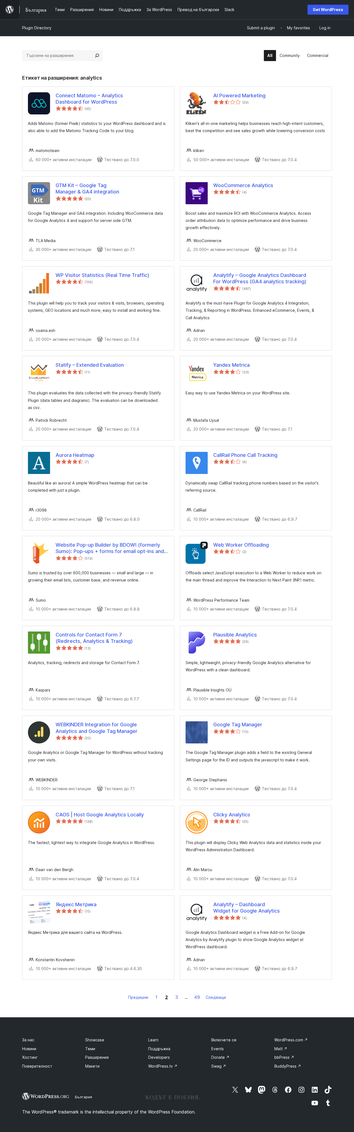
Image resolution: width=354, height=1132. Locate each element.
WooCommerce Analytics (243, 185)
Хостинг (30, 1057)
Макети (92, 1066)
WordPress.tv (163, 1066)
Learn (153, 1039)
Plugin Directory (36, 27)
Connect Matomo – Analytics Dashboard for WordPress (89, 99)
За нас (28, 1039)
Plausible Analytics (235, 635)
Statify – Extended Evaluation (90, 365)
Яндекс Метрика (76, 904)
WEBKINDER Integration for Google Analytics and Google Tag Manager (96, 728)
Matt (280, 1048)
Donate (220, 1057)
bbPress (284, 1057)
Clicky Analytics (231, 814)
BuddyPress (287, 1066)
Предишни (138, 997)
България (83, 1097)
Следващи (216, 997)
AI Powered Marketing (239, 95)
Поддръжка (159, 1048)
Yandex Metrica (231, 365)
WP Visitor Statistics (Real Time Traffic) (102, 275)
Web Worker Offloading (241, 545)
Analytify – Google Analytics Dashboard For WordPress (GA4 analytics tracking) (259, 278)
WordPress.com (291, 1039)
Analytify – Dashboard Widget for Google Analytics (246, 908)
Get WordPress (328, 9)
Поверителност (37, 1066)
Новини (29, 1048)
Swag (218, 1066)
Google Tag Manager (237, 724)
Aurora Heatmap (75, 455)
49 (197, 997)
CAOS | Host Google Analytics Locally (100, 814)
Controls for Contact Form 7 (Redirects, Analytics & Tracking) (94, 638)
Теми (90, 1048)
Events (217, 1048)
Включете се (223, 1039)
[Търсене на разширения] (97, 55)
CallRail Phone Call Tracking (245, 455)
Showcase (94, 1039)
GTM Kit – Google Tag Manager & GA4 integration (87, 188)
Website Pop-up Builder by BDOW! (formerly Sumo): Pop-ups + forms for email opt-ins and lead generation (110, 548)
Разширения (97, 1057)
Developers (159, 1057)
